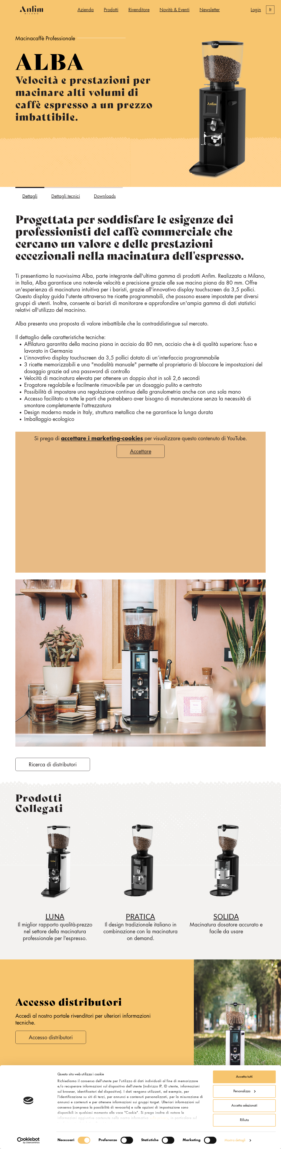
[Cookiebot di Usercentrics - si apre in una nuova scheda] (28, 1140)
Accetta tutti (244, 1076)
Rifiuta (244, 1120)
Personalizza (241, 1091)
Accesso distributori (51, 1037)
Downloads (105, 196)
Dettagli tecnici (65, 196)
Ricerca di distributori (53, 764)
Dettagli (29, 196)
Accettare (140, 451)
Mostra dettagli (235, 1140)
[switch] (127, 1140)
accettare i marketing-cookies (102, 438)
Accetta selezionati (244, 1105)
